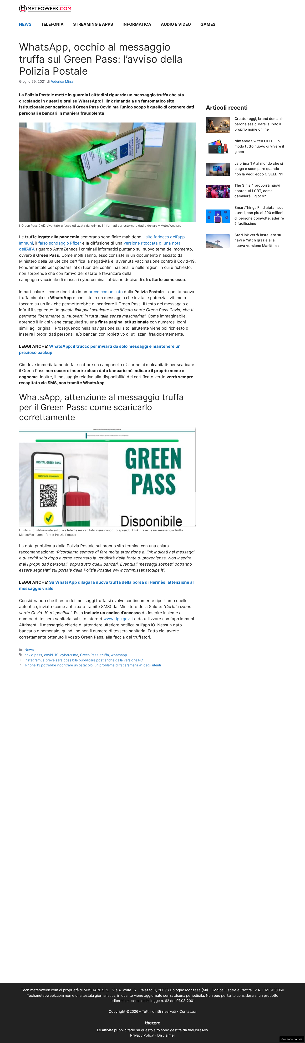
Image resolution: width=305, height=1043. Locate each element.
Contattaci (188, 1011)
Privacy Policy (142, 1035)
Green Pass (89, 655)
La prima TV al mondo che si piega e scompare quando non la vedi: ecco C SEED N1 (258, 168)
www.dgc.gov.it (118, 618)
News (25, 24)
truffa (104, 655)
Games (207, 24)
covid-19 (51, 655)
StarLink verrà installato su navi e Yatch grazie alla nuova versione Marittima (257, 240)
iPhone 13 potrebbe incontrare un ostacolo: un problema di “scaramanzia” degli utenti (93, 665)
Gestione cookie (291, 1039)
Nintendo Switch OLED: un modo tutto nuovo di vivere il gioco (259, 146)
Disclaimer (166, 1035)
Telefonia (52, 24)
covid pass (33, 655)
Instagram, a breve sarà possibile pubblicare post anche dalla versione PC (84, 660)
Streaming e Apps (93, 24)
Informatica (136, 24)
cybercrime (69, 655)
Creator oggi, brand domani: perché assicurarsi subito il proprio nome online (258, 124)
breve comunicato (105, 291)
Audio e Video (176, 24)
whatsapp (119, 655)
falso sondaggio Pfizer (59, 243)
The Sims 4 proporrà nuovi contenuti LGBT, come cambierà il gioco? (257, 190)
